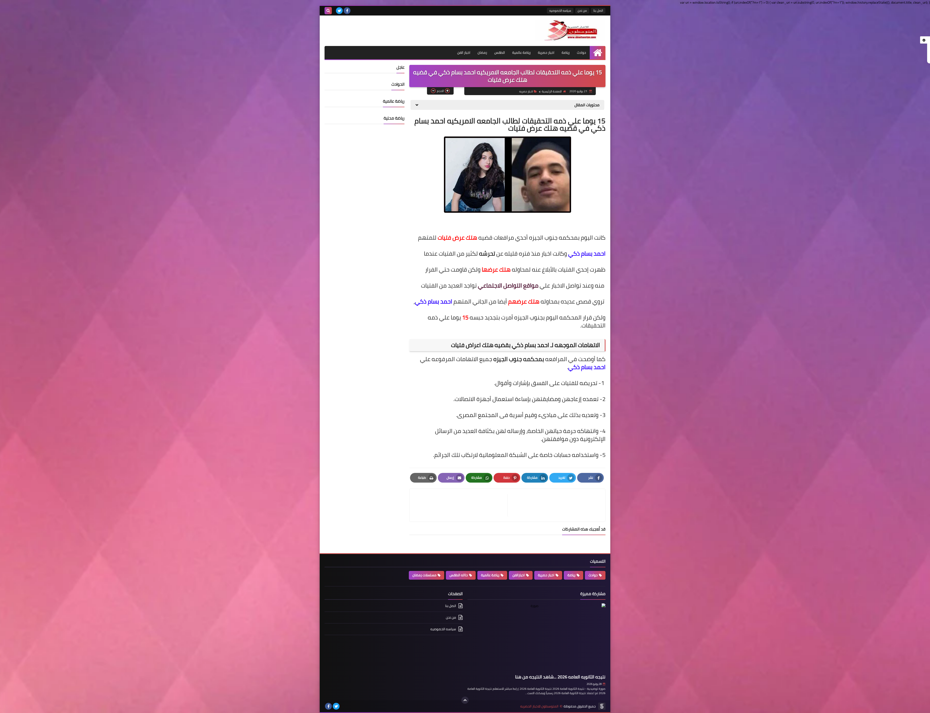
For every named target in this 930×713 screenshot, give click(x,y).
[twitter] (339, 10)
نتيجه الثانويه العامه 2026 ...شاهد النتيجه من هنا (560, 677)
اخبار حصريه (526, 91)
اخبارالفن (518, 575)
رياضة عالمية (521, 52)
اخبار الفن (463, 52)
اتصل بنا (598, 10)
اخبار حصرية (546, 52)
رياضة (566, 52)
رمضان (482, 52)
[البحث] (328, 10)
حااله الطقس (459, 575)
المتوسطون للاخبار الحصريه (539, 706)
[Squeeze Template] (601, 706)
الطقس (499, 52)
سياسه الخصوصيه (560, 10)
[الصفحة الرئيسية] (597, 52)
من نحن (582, 10)
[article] (460, 505)
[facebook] (347, 10)
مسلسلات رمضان (424, 575)
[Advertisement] (381, 27)
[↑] (465, 700)
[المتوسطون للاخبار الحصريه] (570, 30)
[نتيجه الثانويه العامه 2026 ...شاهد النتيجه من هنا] (536, 637)
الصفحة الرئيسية (552, 91)
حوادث (581, 52)
